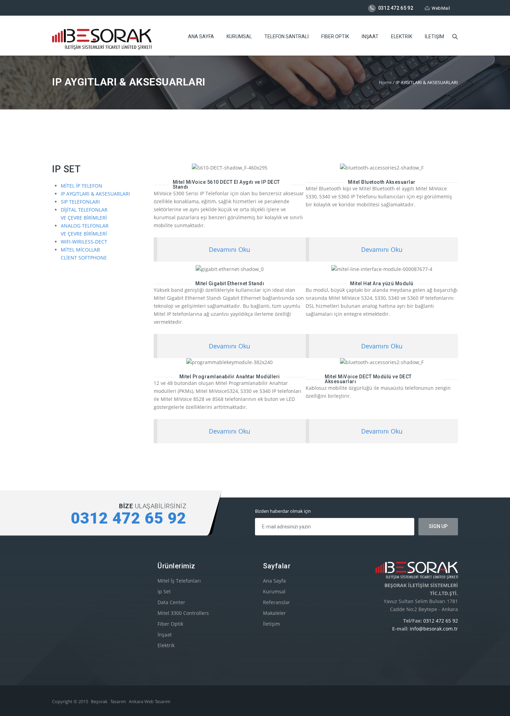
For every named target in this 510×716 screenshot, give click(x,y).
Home (385, 82)
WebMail (441, 8)
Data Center (171, 602)
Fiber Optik (170, 623)
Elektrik (166, 645)
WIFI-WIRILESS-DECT (84, 241)
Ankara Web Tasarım (149, 701)
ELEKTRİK (401, 36)
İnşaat (165, 634)
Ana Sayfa (274, 580)
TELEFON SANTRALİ (286, 36)
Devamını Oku (229, 249)
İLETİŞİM (434, 36)
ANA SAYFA (201, 36)
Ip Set (164, 591)
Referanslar (276, 602)
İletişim (271, 623)
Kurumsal (274, 591)
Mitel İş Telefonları (179, 580)
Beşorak (99, 701)
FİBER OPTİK (335, 36)
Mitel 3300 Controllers (183, 613)
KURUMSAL (239, 36)
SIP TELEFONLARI (80, 201)
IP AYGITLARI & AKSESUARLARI (95, 193)
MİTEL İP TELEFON (81, 185)
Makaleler (274, 613)
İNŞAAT (370, 36)
